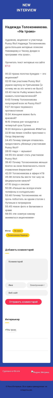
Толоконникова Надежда (18, 235)
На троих (17, 231)
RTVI (7, 66)
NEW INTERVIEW (26, 7)
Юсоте (17, 371)
